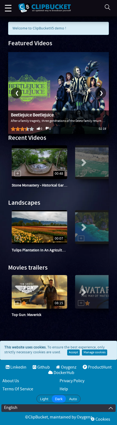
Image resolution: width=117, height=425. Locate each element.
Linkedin (18, 367)
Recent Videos (27, 138)
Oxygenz (23, 190)
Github (43, 367)
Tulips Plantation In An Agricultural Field (44, 250)
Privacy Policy (72, 381)
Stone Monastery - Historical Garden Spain (46, 185)
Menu (8, 8)
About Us (10, 381)
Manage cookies (95, 352)
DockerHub (63, 373)
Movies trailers (28, 268)
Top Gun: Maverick (26, 314)
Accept (73, 352)
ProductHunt (99, 367)
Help (64, 389)
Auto (73, 398)
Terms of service (17, 389)
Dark (59, 398)
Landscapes (24, 203)
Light (44, 398)
